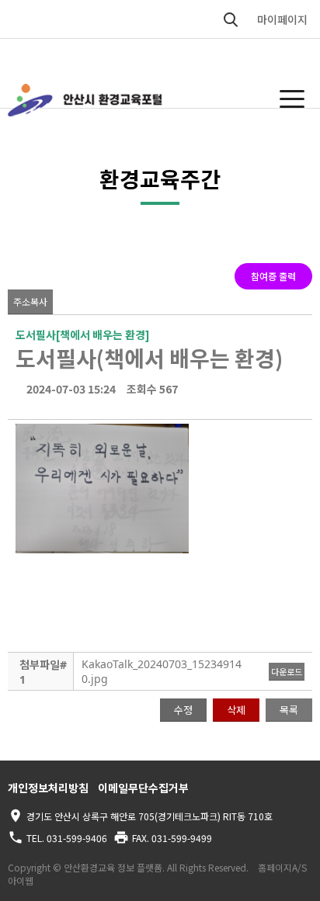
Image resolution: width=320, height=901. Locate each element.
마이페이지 (282, 19)
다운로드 (286, 671)
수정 (183, 710)
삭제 (236, 710)
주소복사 (30, 301)
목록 (289, 710)
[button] (292, 99)
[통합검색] (231, 19)
